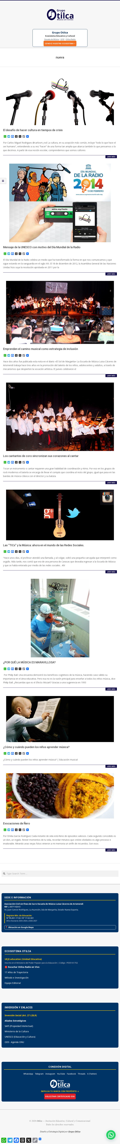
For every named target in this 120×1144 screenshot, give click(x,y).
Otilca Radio (71, 39)
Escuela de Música (51, 39)
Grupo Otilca (60, 32)
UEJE (62, 39)
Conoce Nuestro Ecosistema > (60, 43)
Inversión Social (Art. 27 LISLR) (21, 1015)
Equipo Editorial (13, 982)
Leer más (111, 156)
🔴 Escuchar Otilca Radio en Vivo (22, 966)
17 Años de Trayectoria (16, 972)
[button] (111, 1135)
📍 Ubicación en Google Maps (19, 927)
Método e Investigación (16, 977)
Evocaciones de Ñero (16, 823)
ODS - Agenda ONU (14, 1042)
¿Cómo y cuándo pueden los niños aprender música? (36, 747)
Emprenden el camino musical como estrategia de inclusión (40, 349)
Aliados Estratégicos (15, 1020)
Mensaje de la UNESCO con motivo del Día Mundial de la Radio (41, 247)
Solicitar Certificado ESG (60, 1096)
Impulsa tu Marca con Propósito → (60, 1091)
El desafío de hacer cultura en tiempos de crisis (33, 130)
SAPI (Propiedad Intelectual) (19, 1026)
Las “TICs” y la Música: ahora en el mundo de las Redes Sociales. (43, 545)
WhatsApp (28, 1073)
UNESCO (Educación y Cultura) (20, 1036)
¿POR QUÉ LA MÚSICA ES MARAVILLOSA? (29, 662)
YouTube (61, 1073)
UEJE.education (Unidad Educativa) (23, 959)
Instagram (50, 1073)
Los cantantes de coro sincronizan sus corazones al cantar (41, 456)
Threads (81, 1073)
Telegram (39, 1073)
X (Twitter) (92, 1073)
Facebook (71, 1073)
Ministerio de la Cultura (17, 1031)
